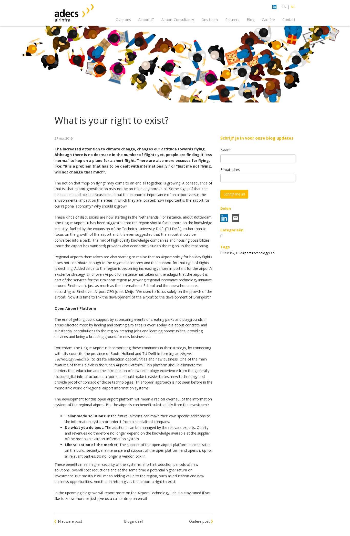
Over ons (123, 19)
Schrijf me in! (234, 194)
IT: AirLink (227, 253)
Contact (288, 19)
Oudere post (199, 521)
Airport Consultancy (177, 19)
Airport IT (146, 19)
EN (284, 6)
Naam (225, 149)
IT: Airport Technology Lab (255, 253)
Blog (250, 19)
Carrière (268, 19)
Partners (232, 19)
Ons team (209, 19)
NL (293, 6)
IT (221, 236)
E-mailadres (230, 169)
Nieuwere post (70, 521)
